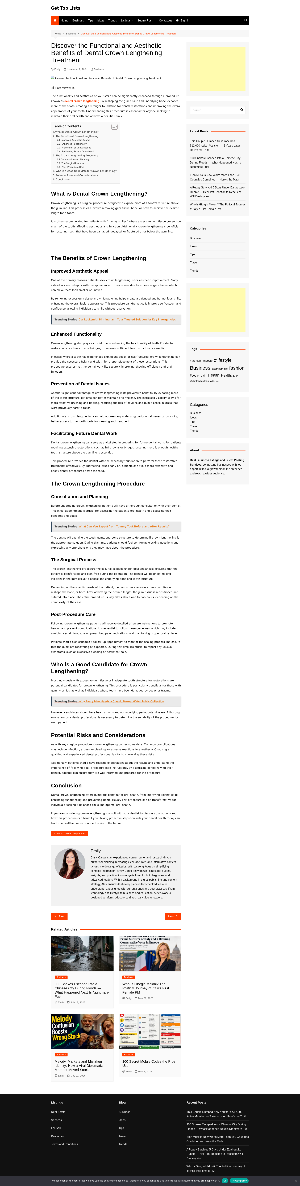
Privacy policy (239, 1180)
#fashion (195, 360)
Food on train (198, 375)
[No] (295, 1181)
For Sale (56, 1128)
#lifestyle (222, 360)
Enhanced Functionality (74, 143)
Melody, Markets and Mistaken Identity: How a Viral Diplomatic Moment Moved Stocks (79, 1066)
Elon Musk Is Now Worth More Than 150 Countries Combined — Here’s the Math (215, 177)
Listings (126, 20)
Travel (194, 262)
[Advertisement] (217, 69)
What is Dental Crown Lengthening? (77, 131)
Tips (90, 20)
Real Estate (58, 1111)
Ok (225, 1180)
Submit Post (144, 20)
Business (78, 20)
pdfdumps (214, 381)
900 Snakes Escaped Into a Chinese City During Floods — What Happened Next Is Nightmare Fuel (215, 162)
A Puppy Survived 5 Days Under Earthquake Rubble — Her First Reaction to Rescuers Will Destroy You (217, 192)
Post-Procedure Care (72, 167)
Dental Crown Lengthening (70, 833)
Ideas (100, 20)
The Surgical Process (72, 163)
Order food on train (199, 381)
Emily (57, 69)
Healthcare (229, 375)
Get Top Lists (65, 8)
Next (171, 916)
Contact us (165, 20)
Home (64, 20)
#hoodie (207, 360)
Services (56, 1120)
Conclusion (63, 179)
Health (213, 375)
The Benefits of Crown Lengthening (77, 136)
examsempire (220, 368)
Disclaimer (57, 1136)
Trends (112, 20)
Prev (61, 916)
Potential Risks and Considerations (77, 175)
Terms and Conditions (64, 1144)
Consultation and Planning (75, 159)
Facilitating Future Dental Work (78, 151)
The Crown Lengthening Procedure (77, 155)
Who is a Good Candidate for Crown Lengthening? (86, 170)
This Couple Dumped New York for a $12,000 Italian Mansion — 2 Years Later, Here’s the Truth (215, 145)
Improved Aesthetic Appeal (75, 140)
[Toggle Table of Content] (113, 127)
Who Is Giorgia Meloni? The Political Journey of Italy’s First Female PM (145, 988)
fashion (236, 368)
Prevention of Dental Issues (76, 147)
